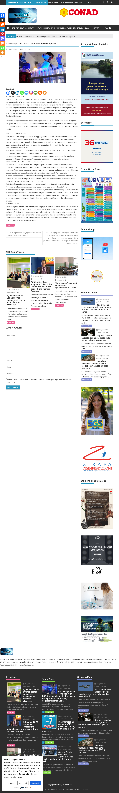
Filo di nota (71, 28)
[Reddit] (2, 24)
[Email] (35, 93)
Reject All (23, 783)
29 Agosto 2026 (37, 276)
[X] (13, 93)
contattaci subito (26, 665)
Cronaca (15, 28)
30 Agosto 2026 (13, 290)
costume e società (42, 28)
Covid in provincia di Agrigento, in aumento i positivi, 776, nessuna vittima (24, 234)
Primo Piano (49, 712)
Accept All (35, 783)
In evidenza (10, 225)
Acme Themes (82, 789)
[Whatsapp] (22, 93)
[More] (45, 93)
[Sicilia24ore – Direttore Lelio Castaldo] (8, 28)
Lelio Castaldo (64, 719)
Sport (53, 28)
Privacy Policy (41, 662)
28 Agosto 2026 (62, 277)
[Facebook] (8, 93)
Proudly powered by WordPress (44, 789)
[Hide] (1, 57)
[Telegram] (26, 93)
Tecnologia (61, 28)
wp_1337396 (25, 49)
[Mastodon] (2, 38)
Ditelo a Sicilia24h (84, 28)
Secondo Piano (86, 326)
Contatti (95, 28)
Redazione (11, 292)
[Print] (40, 93)
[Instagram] (31, 93)
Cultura (31, 28)
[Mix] (2, 43)
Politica (23, 28)
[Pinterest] (2, 34)
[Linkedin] (17, 93)
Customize (10, 783)
